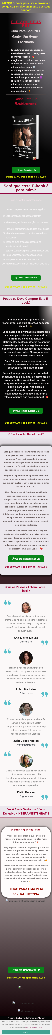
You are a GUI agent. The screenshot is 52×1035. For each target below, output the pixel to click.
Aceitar (26, 1032)
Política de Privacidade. (33, 1027)
